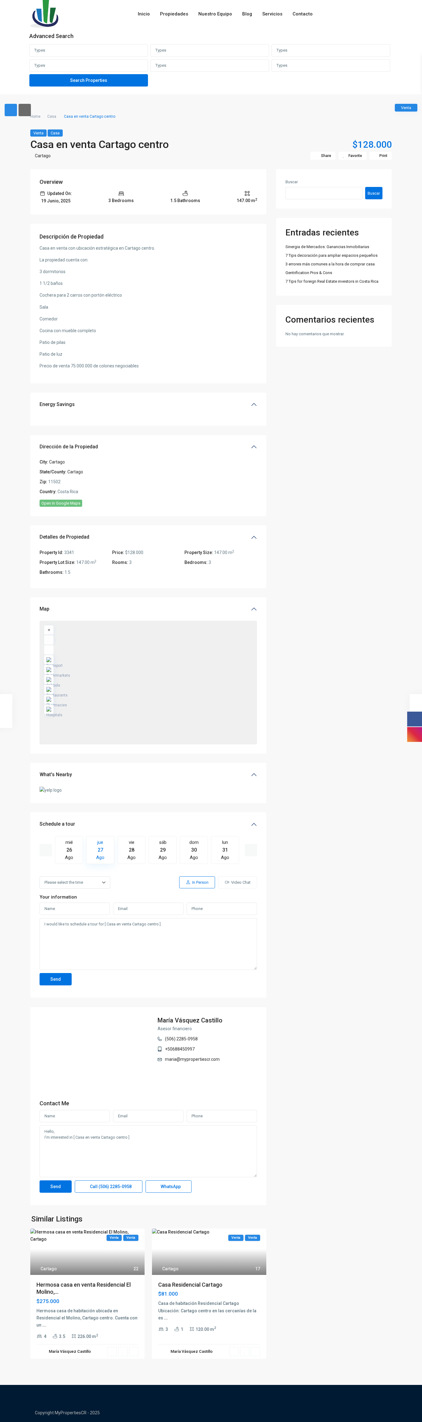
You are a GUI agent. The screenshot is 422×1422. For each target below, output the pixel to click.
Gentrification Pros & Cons (308, 272)
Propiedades (174, 14)
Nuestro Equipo (215, 14)
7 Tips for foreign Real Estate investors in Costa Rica (331, 281)
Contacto (303, 14)
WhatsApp (170, 1186)
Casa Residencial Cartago (190, 1284)
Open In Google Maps (60, 503)
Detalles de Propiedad (64, 537)
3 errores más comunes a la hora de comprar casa (330, 264)
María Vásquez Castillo (190, 1020)
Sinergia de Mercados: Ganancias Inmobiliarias (327, 246)
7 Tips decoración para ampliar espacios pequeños (331, 255)
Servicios (272, 14)
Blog (247, 14)
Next (251, 850)
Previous (46, 850)
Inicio (144, 14)
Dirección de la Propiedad (69, 447)
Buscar (291, 182)
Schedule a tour (57, 824)
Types (39, 50)
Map (44, 609)
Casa (51, 116)
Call (110, 1186)
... (44, 1325)
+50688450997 (180, 1049)
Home (35, 116)
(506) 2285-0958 (181, 1038)
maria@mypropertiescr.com (192, 1059)
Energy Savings (57, 404)
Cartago (43, 155)
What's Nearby (56, 774)
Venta (38, 133)
